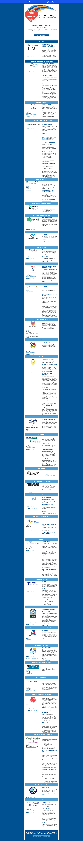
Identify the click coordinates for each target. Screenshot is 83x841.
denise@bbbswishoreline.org (46, 211)
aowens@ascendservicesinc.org (31, 114)
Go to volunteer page (29, 492)
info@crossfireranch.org (30, 291)
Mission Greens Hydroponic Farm (49, 475)
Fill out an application (34, 372)
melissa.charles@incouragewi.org (32, 547)
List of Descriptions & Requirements (47, 297)
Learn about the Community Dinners (33, 425)
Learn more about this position (46, 201)
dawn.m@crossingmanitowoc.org (32, 333)
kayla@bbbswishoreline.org (31, 54)
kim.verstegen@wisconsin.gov (31, 227)
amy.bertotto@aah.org (48, 177)
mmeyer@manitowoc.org (46, 660)
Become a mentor (47, 241)
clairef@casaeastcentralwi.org (31, 276)
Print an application (34, 710)
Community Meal (47, 473)
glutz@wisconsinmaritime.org (31, 810)
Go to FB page (34, 797)
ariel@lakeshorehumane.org (31, 589)
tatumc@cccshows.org (30, 256)
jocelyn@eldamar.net (29, 673)
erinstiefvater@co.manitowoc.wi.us (32, 641)
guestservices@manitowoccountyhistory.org (32, 622)
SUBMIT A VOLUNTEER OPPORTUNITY (41, 836)
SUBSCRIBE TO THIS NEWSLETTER (41, 35)
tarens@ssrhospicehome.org (31, 747)
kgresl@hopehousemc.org (30, 527)
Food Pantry (46, 474)
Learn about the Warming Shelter (32, 427)
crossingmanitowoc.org (33, 335)
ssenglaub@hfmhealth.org (30, 447)
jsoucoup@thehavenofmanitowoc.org (32, 504)
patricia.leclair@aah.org (45, 161)
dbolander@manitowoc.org (30, 690)
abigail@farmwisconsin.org (30, 352)
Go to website (31, 56)
